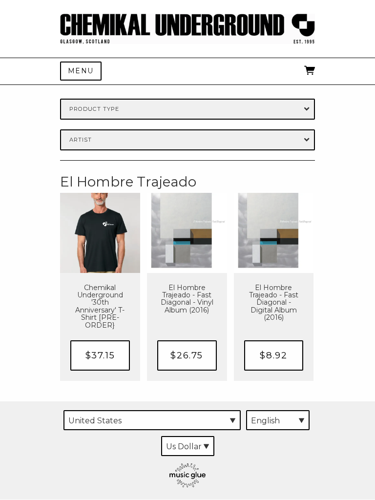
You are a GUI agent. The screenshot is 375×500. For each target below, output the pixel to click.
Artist (80, 139)
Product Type (94, 108)
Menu (81, 70)
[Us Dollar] (187, 446)
